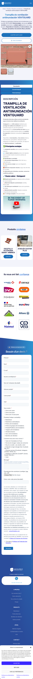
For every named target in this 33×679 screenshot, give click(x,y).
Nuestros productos (17, 9)
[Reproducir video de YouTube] (16, 203)
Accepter (16, 663)
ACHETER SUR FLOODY (16, 35)
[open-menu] (30, 3)
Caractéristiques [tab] (16, 89)
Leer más (8, 256)
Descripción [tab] (16, 86)
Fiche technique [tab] (16, 92)
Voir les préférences (16, 671)
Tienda (9, 9)
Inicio (4, 9)
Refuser (16, 667)
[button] (30, 647)
